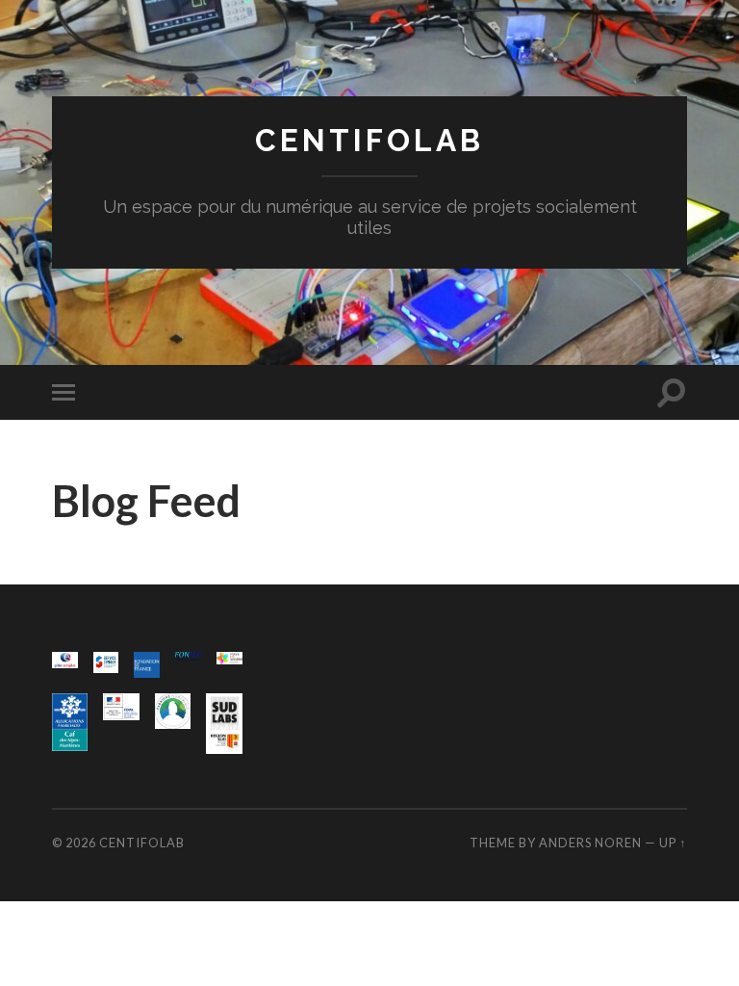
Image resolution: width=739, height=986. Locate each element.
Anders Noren (590, 842)
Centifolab (369, 140)
